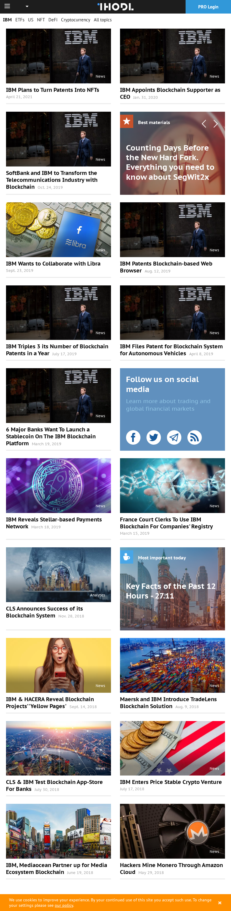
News (100, 76)
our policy (64, 905)
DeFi (52, 20)
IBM (7, 20)
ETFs (19, 20)
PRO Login (208, 7)
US (30, 20)
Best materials (154, 122)
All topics (103, 20)
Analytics (97, 595)
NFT (41, 20)
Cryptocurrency (75, 20)
